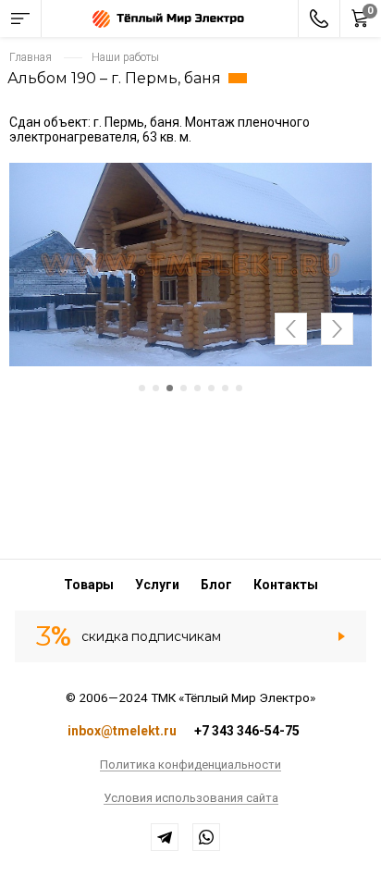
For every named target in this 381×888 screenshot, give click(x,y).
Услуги (157, 584)
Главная (30, 57)
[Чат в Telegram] (164, 837)
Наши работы (125, 57)
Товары (89, 584)
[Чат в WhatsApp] (206, 837)
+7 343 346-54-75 (247, 730)
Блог (216, 584)
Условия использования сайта (191, 798)
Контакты (285, 584)
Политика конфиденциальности (190, 764)
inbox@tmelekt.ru (122, 730)
